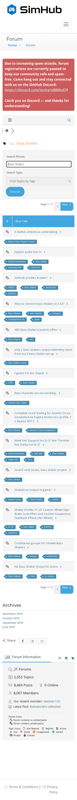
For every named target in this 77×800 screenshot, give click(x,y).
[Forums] (7, 131)
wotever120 (52, 701)
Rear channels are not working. (36, 393)
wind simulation (16, 453)
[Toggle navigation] (66, 24)
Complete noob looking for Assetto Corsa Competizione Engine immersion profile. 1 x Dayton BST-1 (43, 417)
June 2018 (9, 627)
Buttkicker (51, 287)
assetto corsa (14, 499)
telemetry (12, 533)
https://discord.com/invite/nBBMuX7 (36, 90)
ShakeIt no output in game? (34, 489)
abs (31, 339)
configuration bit (16, 319)
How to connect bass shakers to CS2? (40, 303)
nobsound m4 (14, 267)
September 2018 (13, 622)
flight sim (13, 459)
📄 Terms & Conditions (21, 787)
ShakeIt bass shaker (17, 402)
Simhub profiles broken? (32, 277)
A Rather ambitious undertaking (37, 231)
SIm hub (38, 453)
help (33, 576)
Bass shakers (14, 576)
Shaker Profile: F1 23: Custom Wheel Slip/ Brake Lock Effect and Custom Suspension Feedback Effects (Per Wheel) (43, 514)
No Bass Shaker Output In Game (37, 566)
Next (65, 204)
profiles (12, 293)
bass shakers (36, 313)
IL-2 (30, 459)
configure (56, 313)
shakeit (55, 499)
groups (33, 556)
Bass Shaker (14, 313)
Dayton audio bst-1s (29, 251)
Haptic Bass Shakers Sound (21, 241)
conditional (52, 556)
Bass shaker (30, 287)
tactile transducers (17, 261)
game (37, 319)
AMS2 (11, 287)
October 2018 (11, 618)
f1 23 (10, 527)
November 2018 (12, 613)
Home (12, 45)
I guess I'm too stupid (30, 373)
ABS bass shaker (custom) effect (37, 329)
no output (49, 576)
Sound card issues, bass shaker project (41, 469)
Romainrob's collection (45, 706)
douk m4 (35, 267)
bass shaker (41, 261)
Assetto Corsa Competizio (42, 430)
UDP (10, 382)
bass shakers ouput (17, 363)
